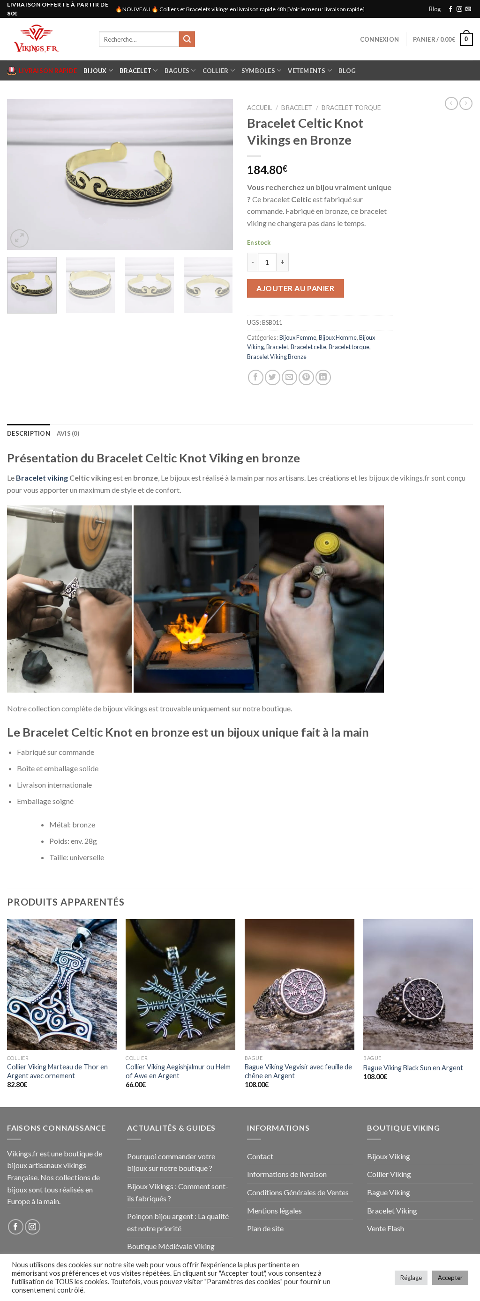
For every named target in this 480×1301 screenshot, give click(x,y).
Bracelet (135, 70)
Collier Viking (389, 1173)
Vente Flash (385, 1228)
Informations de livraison (287, 1173)
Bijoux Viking (388, 1156)
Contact (260, 1156)
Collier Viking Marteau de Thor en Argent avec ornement (57, 1071)
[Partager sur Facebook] (255, 377)
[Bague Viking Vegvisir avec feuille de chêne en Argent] (299, 984)
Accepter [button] (450, 1277)
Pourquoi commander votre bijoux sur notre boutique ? (171, 1162)
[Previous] (23, 175)
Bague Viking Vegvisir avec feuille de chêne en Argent (298, 1071)
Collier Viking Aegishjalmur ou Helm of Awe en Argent (178, 1071)
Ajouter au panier (295, 288)
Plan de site (265, 1228)
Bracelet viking (41, 477)
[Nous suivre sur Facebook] (450, 9)
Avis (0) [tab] (68, 433)
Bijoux (95, 70)
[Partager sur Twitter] (272, 377)
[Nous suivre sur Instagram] (459, 9)
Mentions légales (274, 1210)
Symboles (258, 70)
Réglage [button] (411, 1277)
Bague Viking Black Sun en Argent (413, 1068)
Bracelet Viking (392, 1210)
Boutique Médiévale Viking (171, 1246)
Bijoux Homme (338, 337)
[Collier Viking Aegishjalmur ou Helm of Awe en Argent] (180, 984)
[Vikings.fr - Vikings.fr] (46, 39)
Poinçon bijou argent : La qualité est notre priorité (178, 1222)
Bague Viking (388, 1192)
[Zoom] (19, 238)
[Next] (216, 175)
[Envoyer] (187, 39)
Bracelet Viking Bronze (277, 356)
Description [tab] (28, 433)
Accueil (259, 107)
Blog (435, 9)
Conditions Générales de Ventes (298, 1192)
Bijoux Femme (297, 337)
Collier (215, 70)
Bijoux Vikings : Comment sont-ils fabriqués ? (177, 1192)
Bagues (177, 70)
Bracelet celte (308, 347)
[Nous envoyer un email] (468, 9)
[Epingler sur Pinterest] (306, 377)
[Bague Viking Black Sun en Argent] (418, 984)
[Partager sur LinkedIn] (323, 377)
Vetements (306, 70)
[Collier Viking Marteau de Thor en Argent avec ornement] (62, 984)
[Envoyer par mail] (289, 377)
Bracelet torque (351, 107)
